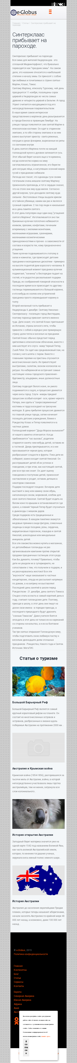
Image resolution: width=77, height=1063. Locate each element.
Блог (16, 974)
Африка (18, 1004)
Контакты (19, 986)
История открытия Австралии (32, 835)
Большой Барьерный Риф (30, 702)
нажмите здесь (45, 1036)
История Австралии (25, 901)
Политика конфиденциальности (31, 954)
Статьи (17, 978)
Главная (18, 966)
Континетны (20, 970)
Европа (17, 992)
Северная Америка (24, 996)
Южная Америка (22, 1000)
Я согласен (26, 1047)
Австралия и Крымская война (32, 768)
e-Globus (20, 950)
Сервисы (18, 982)
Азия (16, 1008)
